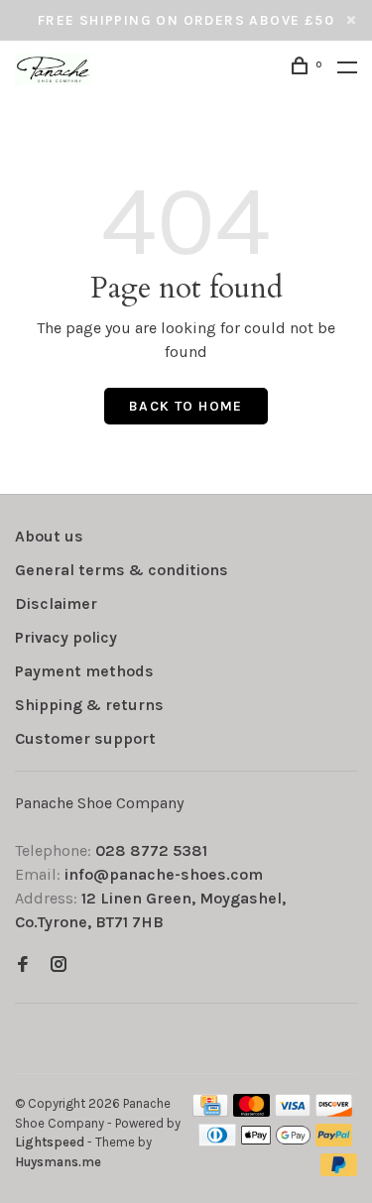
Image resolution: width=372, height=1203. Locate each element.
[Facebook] (23, 965)
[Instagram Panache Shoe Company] (58, 965)
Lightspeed (49, 1142)
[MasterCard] (251, 1111)
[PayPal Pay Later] (338, 1170)
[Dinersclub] (217, 1141)
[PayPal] (333, 1141)
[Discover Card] (333, 1111)
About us (49, 536)
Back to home (186, 406)
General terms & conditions (121, 569)
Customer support (85, 738)
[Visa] (293, 1111)
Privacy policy (66, 637)
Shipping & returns (89, 704)
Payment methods (84, 671)
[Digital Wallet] (275, 1141)
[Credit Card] (210, 1111)
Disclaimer (56, 603)
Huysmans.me (58, 1161)
